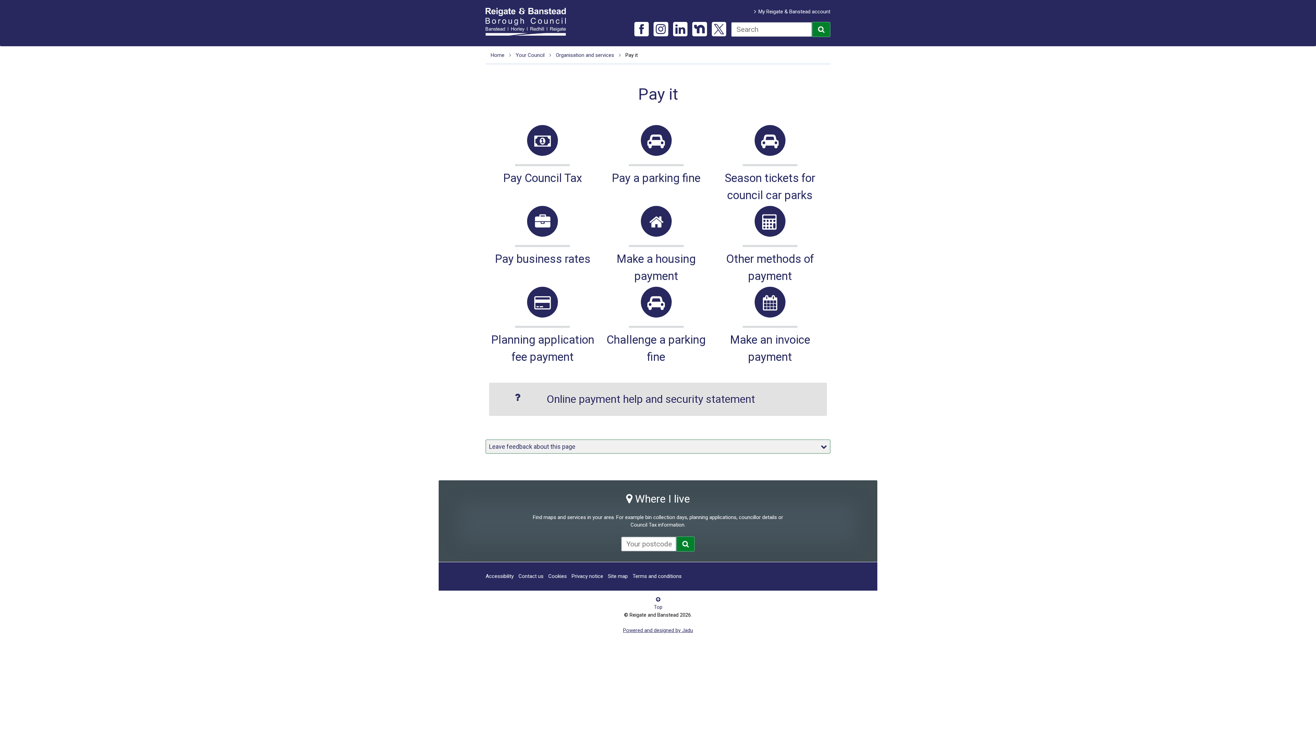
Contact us (531, 576)
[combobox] (771, 29)
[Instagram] (661, 29)
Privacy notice (587, 576)
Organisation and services (585, 55)
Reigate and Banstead (529, 21)
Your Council (530, 55)
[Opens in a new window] (686, 544)
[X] (719, 29)
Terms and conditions (657, 576)
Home (497, 55)
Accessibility (500, 576)
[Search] (821, 29)
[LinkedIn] (680, 29)
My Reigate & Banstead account (794, 12)
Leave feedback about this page (532, 446)
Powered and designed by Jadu (658, 630)
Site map (618, 576)
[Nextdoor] (699, 29)
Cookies (557, 576)
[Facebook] (641, 29)
